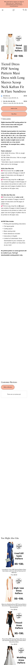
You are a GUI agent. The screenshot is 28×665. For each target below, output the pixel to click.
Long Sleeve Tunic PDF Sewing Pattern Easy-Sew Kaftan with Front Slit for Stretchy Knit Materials (14, 571)
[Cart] (26, 10)
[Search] (23, 10)
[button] (2, 48)
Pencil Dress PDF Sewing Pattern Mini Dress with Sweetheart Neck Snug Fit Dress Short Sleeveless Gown (14, 640)
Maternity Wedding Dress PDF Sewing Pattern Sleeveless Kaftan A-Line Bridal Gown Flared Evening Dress (14, 605)
